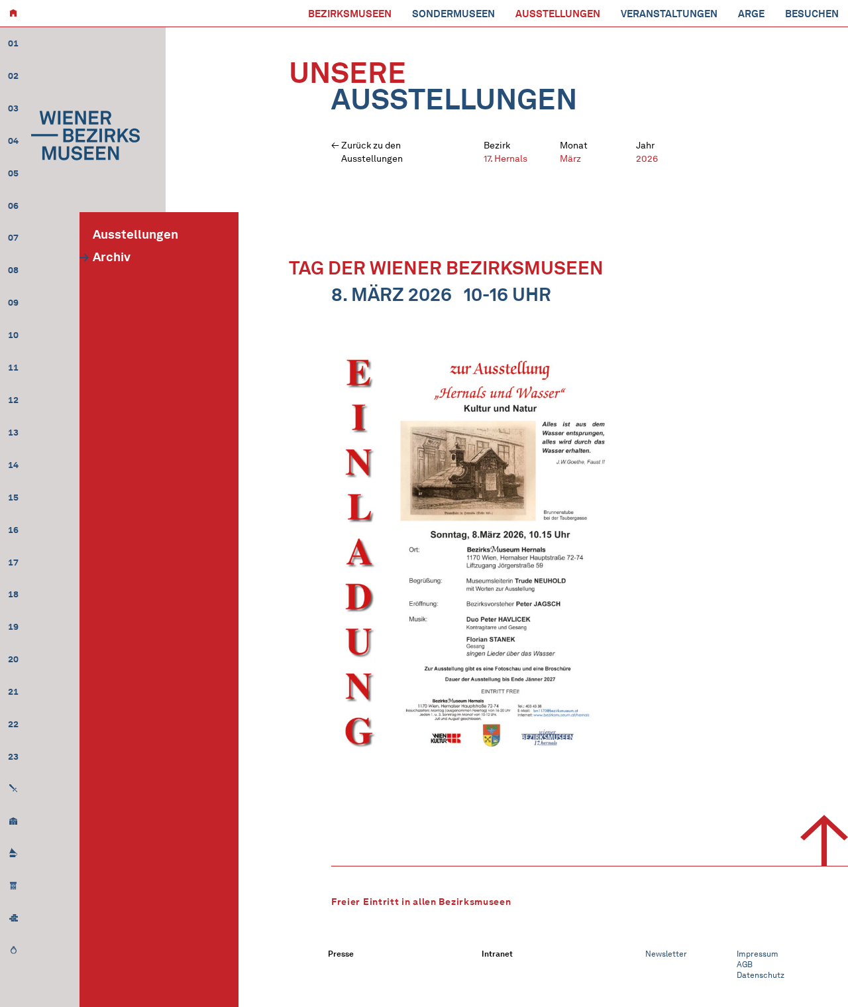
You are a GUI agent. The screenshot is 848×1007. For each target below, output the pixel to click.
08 (13, 270)
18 (13, 594)
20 (13, 659)
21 (13, 691)
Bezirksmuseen (350, 14)
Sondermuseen (453, 14)
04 (13, 141)
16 (13, 530)
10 (13, 335)
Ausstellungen (557, 14)
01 (13, 43)
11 (13, 367)
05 (13, 173)
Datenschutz (760, 975)
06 (13, 205)
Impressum (757, 954)
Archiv (112, 257)
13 (13, 432)
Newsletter (666, 954)
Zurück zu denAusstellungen (372, 152)
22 (13, 724)
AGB (745, 964)
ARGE (751, 14)
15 (13, 497)
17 (13, 562)
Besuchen (812, 14)
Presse (341, 954)
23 (13, 756)
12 (13, 400)
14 (13, 465)
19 (13, 626)
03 (13, 108)
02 (13, 76)
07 (13, 237)
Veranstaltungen (669, 14)
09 (13, 302)
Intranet (497, 954)
